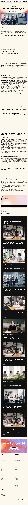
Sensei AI (2, 479)
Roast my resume (2, 469)
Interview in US (16, 486)
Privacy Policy (16, 471)
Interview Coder (2, 478)
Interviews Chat (2, 480)
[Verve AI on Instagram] (22, 500)
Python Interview (16, 479)
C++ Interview (16, 480)
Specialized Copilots (3, 460)
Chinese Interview (16, 485)
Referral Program (16, 469)
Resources (17, 1)
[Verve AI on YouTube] (24, 500)
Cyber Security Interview (17, 460)
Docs (20, 1)
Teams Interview (16, 478)
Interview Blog (2, 494)
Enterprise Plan (2, 459)
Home (8, 1)
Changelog (16, 470)
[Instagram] (3, 213)
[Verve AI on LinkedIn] (26, 500)
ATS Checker (2, 470)
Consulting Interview (17, 461)
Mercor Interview (16, 459)
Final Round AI (2, 477)
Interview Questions (3, 495)
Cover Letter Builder (3, 468)
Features (11, 1)
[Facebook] (1, 213)
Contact (15, 468)
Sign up (25, 1)
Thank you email (2, 471)
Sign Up (8, 213)
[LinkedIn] (5, 213)
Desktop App (2, 461)
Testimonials (2, 496)
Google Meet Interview (17, 477)
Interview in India (16, 487)
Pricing (14, 1)
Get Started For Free (13, 447)
